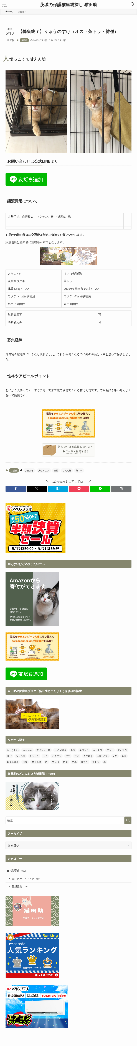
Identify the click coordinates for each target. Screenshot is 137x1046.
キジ (72, 750)
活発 (25, 762)
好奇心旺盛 (13, 762)
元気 (115, 756)
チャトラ (34, 756)
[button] (16, 489)
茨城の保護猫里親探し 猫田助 (68, 4)
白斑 (65, 762)
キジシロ (84, 750)
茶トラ (79, 470)
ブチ (67, 756)
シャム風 (20, 756)
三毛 (76, 756)
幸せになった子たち (26, 879)
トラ (45, 756)
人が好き (29, 470)
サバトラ (122, 750)
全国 (56, 470)
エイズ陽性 (60, 750)
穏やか (84, 762)
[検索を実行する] (127, 820)
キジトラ (97, 750)
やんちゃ (27, 750)
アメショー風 (43, 750)
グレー (109, 750)
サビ (9, 756)
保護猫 (24, 40)
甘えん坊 (67, 470)
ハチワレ (56, 756)
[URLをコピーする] (121, 489)
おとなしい (13, 750)
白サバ (55, 762)
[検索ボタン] (132, 4)
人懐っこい (43, 470)
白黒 (74, 762)
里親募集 (19, 886)
